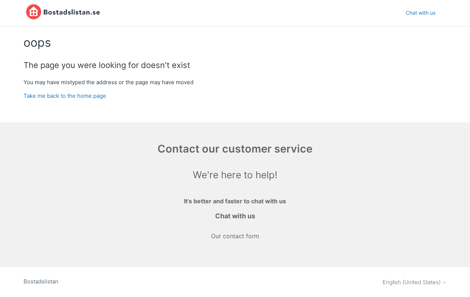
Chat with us (420, 13)
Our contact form (235, 236)
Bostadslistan (41, 281)
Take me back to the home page (65, 95)
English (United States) (412, 282)
